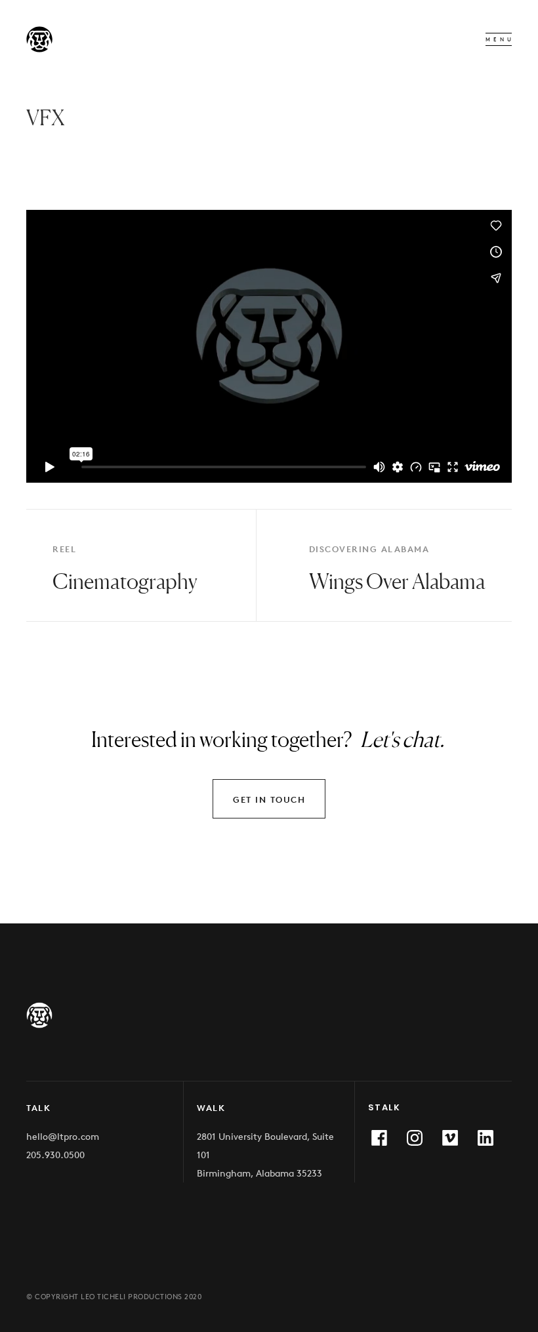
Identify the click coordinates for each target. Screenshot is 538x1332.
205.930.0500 (55, 1154)
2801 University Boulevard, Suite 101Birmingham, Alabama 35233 (265, 1155)
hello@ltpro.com (62, 1136)
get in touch (269, 799)
